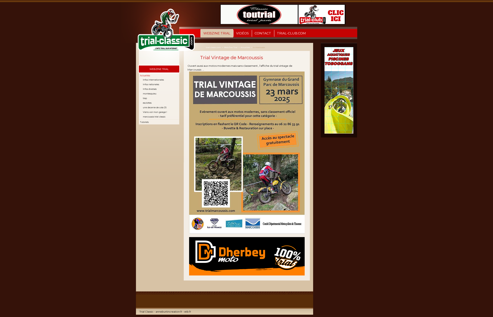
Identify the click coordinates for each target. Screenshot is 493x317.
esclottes (147, 103)
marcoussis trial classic (154, 116)
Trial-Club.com (291, 33)
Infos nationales (151, 84)
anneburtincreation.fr (169, 311)
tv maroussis (259, 47)
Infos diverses (150, 89)
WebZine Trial (216, 33)
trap (145, 98)
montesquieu (149, 93)
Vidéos (242, 33)
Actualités (145, 75)
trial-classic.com (213, 47)
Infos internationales (153, 79)
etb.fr (187, 311)
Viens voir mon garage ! (155, 112)
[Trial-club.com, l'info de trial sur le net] (164, 33)
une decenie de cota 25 (154, 107)
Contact (263, 33)
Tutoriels (144, 122)
